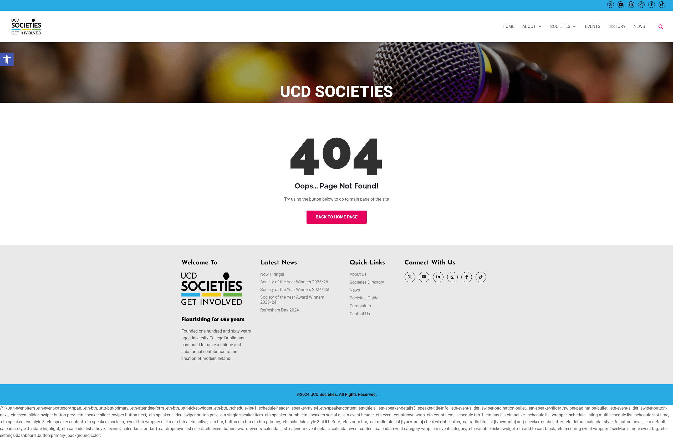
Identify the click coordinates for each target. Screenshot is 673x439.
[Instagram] (641, 4)
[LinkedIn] (631, 4)
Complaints (360, 305)
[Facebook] (651, 4)
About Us (358, 274)
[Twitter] (610, 4)
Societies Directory (367, 282)
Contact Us (360, 313)
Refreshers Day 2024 (279, 310)
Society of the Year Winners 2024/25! (294, 289)
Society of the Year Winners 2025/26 (294, 281)
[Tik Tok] (662, 4)
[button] (7, 59)
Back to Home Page (337, 217)
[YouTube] (621, 4)
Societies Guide (364, 297)
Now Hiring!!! (272, 274)
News (355, 290)
